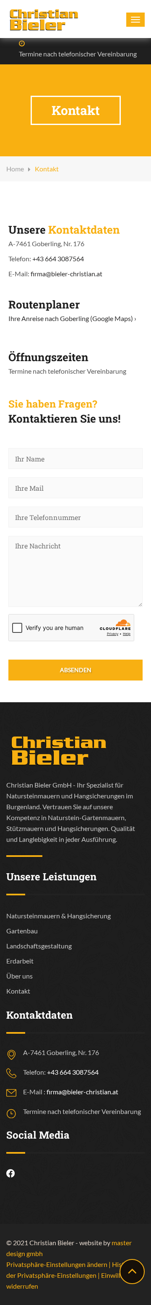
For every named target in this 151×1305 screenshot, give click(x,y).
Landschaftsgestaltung (39, 946)
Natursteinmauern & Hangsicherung (58, 916)
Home (15, 169)
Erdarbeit (20, 961)
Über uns (19, 976)
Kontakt (18, 991)
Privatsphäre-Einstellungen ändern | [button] (59, 1264)
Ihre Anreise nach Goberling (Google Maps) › (72, 318)
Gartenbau (22, 931)
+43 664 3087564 (58, 259)
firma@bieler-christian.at (66, 274)
